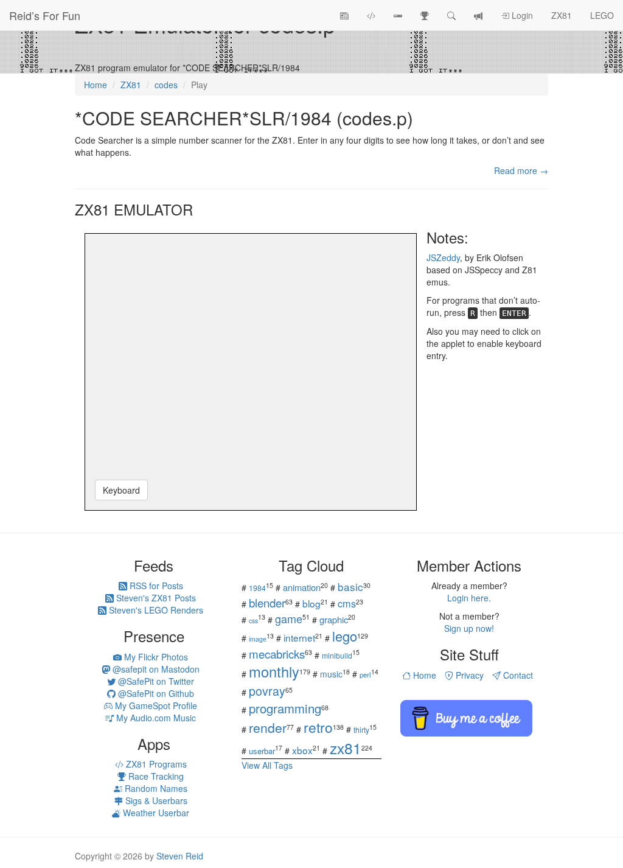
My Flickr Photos (155, 657)
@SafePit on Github (155, 693)
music (331, 674)
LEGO (602, 15)
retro (318, 727)
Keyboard (121, 490)
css (253, 620)
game (288, 618)
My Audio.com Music (155, 718)
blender (267, 602)
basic (350, 586)
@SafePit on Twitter (155, 681)
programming (285, 708)
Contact (517, 675)
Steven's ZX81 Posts (155, 598)
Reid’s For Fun (44, 15)
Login (521, 15)
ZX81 (561, 15)
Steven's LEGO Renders (154, 610)
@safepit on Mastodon (155, 669)
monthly (274, 671)
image (257, 638)
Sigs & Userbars (155, 800)
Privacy (468, 675)
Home (423, 675)
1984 (257, 588)
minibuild (337, 655)
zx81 (345, 747)
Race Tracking (155, 776)
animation (302, 587)
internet (299, 637)
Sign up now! (469, 628)
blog (311, 603)
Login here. (469, 598)
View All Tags (267, 765)
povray (267, 690)
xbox (302, 750)
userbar (262, 751)
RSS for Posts (155, 585)
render (268, 727)
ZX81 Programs (155, 764)
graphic (333, 619)
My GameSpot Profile (155, 705)
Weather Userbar (154, 813)
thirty (361, 729)
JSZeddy (443, 257)
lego (344, 635)
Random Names (154, 788)
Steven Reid (179, 856)
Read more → (521, 170)
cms (347, 603)
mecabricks (277, 653)
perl (365, 674)
